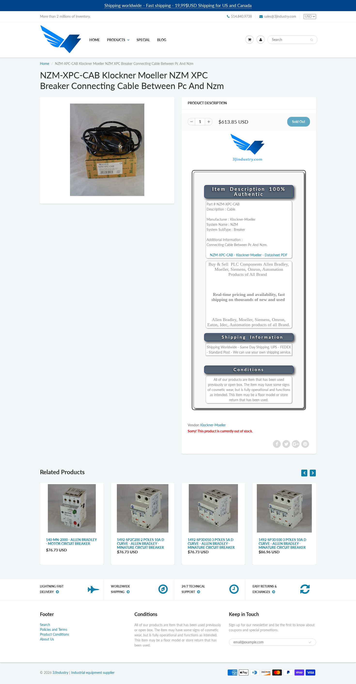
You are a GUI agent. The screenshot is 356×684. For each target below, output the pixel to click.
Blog (161, 40)
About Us (47, 639)
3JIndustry (60, 672)
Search (45, 625)
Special (143, 40)
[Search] (311, 40)
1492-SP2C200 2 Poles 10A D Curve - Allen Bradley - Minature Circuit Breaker (140, 543)
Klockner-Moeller (213, 425)
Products (116, 40)
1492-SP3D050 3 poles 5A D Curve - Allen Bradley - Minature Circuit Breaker (211, 543)
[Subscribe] (310, 642)
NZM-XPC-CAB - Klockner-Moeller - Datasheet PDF (248, 255)
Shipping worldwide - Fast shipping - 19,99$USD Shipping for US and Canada (178, 5)
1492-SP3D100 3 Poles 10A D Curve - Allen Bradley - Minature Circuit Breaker (282, 543)
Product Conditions (54, 634)
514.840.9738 (241, 16)
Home (94, 40)
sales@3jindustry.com (280, 16)
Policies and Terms (53, 629)
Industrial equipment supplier (93, 672)
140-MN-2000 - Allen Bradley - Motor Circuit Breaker (71, 542)
